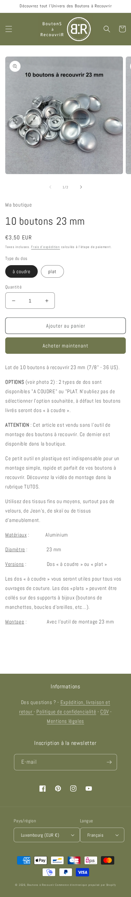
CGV (104, 711)
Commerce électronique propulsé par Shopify (85, 885)
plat (52, 271)
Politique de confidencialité (66, 711)
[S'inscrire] (109, 762)
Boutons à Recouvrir (40, 885)
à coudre (21, 271)
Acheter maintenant (65, 345)
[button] (8, 29)
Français (95, 835)
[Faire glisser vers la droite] (81, 187)
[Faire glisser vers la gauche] (50, 187)
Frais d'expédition (45, 247)
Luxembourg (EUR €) (40, 835)
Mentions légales (65, 721)
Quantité (13, 287)
